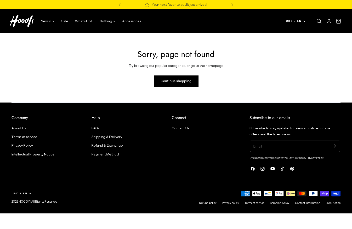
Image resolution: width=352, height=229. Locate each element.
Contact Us (180, 128)
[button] (319, 21)
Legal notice (333, 203)
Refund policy (207, 203)
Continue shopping (176, 81)
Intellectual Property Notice (33, 154)
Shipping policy (279, 203)
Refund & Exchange (107, 145)
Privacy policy (230, 203)
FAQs (95, 128)
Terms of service (24, 137)
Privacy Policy (22, 145)
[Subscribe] (335, 146)
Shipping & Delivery (106, 137)
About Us (18, 128)
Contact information (307, 203)
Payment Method (105, 154)
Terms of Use (296, 158)
